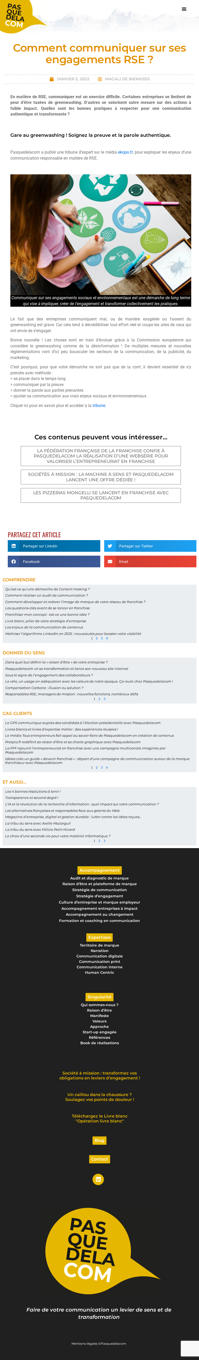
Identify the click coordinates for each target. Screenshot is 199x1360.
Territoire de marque (99, 945)
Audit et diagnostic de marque (99, 878)
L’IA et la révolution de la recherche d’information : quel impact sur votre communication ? (82, 804)
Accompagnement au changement (99, 914)
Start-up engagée (100, 1032)
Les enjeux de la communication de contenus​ (44, 627)
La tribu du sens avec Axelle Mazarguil (38, 823)
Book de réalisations (99, 1043)
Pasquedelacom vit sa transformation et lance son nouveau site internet (66, 669)
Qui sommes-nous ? (99, 1005)
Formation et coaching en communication (99, 920)
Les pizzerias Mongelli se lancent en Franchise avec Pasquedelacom (101, 495)
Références (99, 1037)
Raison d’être (99, 1010)
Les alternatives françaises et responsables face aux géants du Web (62, 810)
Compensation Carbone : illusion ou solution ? (44, 688)
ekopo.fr (125, 152)
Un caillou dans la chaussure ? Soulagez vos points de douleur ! (99, 1097)
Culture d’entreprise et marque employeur (99, 902)
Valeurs (99, 1021)
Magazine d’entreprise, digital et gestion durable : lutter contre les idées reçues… (73, 817)
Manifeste (99, 1015)
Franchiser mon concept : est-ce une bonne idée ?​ (47, 614)
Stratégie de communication (99, 889)
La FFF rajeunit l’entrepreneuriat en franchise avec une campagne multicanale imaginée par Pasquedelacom (85, 750)
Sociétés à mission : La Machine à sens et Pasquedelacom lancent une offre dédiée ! (101, 477)
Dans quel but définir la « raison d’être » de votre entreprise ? (56, 662)
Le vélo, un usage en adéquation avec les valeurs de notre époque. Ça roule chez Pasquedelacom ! (89, 681)
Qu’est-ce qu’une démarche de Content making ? (47, 589)
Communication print (99, 961)
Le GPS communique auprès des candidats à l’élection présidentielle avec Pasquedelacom (83, 723)
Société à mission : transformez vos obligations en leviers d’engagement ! (99, 1075)
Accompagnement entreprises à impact (99, 908)
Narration (100, 950)
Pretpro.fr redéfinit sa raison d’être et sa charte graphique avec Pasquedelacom (73, 742)
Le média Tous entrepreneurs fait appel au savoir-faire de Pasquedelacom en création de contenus (89, 735)
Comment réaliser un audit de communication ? (46, 595)
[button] (184, 9)
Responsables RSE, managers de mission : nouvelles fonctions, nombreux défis (71, 694)
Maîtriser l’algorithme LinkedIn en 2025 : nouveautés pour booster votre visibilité (73, 634)
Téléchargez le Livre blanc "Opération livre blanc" (99, 1118)
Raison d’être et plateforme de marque (99, 884)
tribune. (99, 405)
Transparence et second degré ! (31, 798)
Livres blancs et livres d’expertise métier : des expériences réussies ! (61, 729)
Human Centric (99, 972)
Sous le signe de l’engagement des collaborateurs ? (49, 675)
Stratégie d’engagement (99, 896)
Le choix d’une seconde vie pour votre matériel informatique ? (57, 836)
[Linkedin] (98, 1179)
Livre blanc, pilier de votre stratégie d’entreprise (45, 621)
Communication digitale (99, 956)
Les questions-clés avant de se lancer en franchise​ (47, 608)
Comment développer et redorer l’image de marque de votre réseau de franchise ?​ (75, 602)
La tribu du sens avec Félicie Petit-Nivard (40, 829)
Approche (99, 1026)
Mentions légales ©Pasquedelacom (99, 1343)
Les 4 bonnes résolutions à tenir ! (32, 791)
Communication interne (100, 967)
